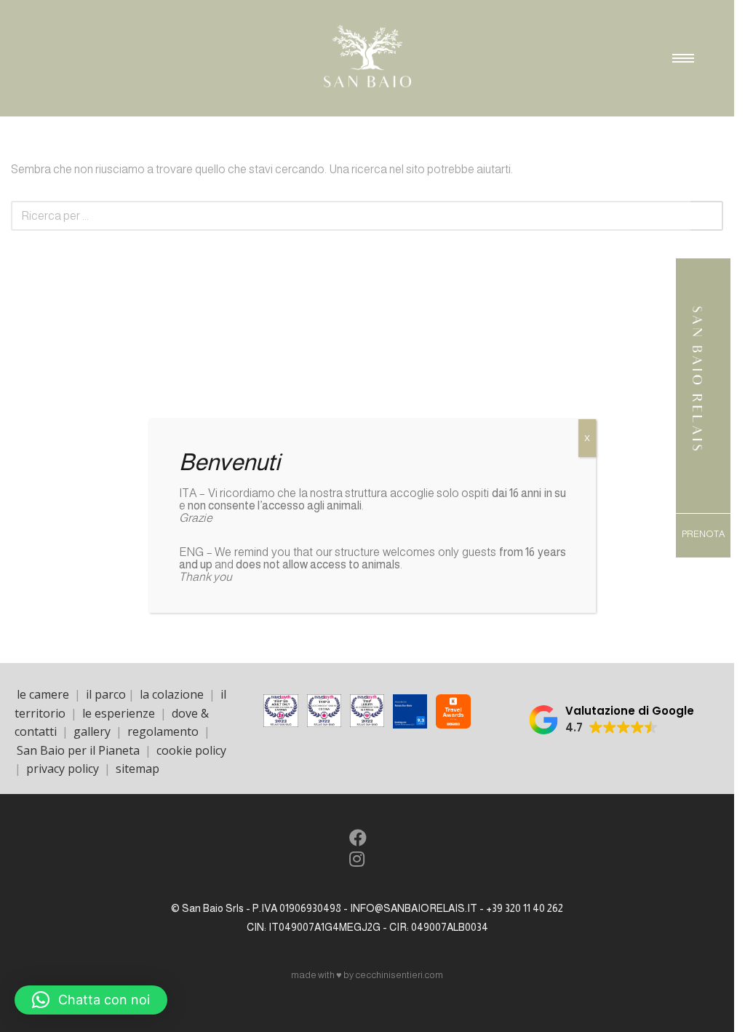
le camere (43, 694)
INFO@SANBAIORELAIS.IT (413, 908)
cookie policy (191, 750)
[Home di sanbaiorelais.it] (698, 457)
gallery (92, 731)
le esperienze (118, 713)
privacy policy (62, 769)
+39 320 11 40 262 (524, 908)
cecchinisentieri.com (399, 974)
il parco (106, 694)
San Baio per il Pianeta (80, 750)
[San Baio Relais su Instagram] (356, 861)
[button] (611, 720)
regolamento (163, 731)
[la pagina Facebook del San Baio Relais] (358, 840)
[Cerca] (706, 216)
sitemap (137, 769)
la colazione (172, 694)
